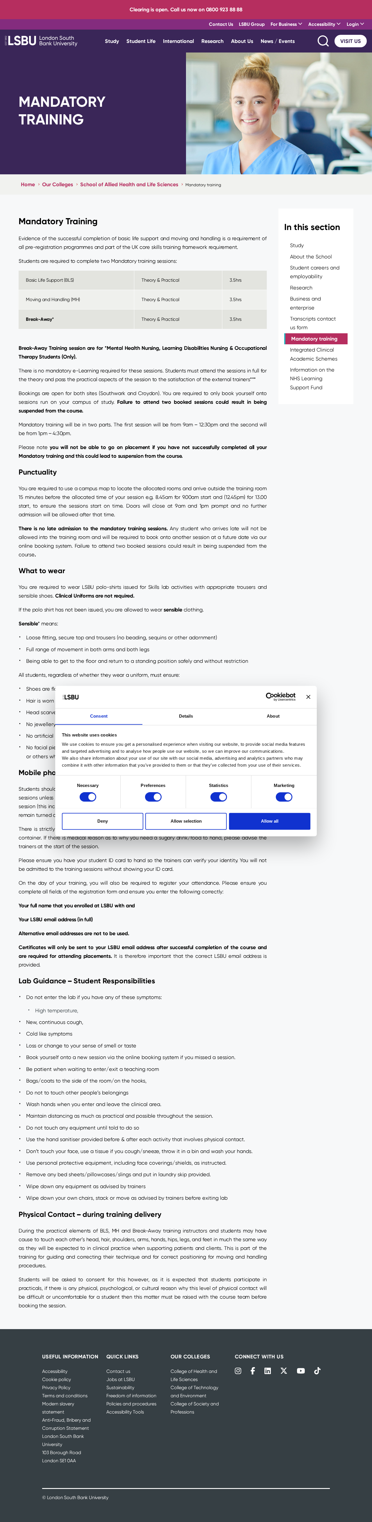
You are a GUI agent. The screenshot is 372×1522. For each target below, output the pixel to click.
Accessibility (54, 1371)
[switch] (153, 796)
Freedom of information (131, 1395)
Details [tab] (186, 716)
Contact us (118, 1371)
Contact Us (221, 24)
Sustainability (120, 1387)
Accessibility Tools (125, 1412)
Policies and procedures (131, 1404)
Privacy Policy (56, 1387)
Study (112, 41)
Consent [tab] (99, 716)
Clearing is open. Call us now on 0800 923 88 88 (186, 9)
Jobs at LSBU (120, 1379)
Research (212, 41)
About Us (242, 41)
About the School (311, 257)
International (178, 41)
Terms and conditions (64, 1395)
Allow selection (186, 821)
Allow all (269, 821)
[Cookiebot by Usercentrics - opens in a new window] (270, 696)
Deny (102, 821)
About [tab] (273, 716)
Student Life (140, 41)
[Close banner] (308, 697)
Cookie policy (56, 1379)
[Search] (323, 41)
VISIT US (350, 41)
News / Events (278, 41)
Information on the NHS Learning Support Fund (312, 378)
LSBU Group (252, 24)
